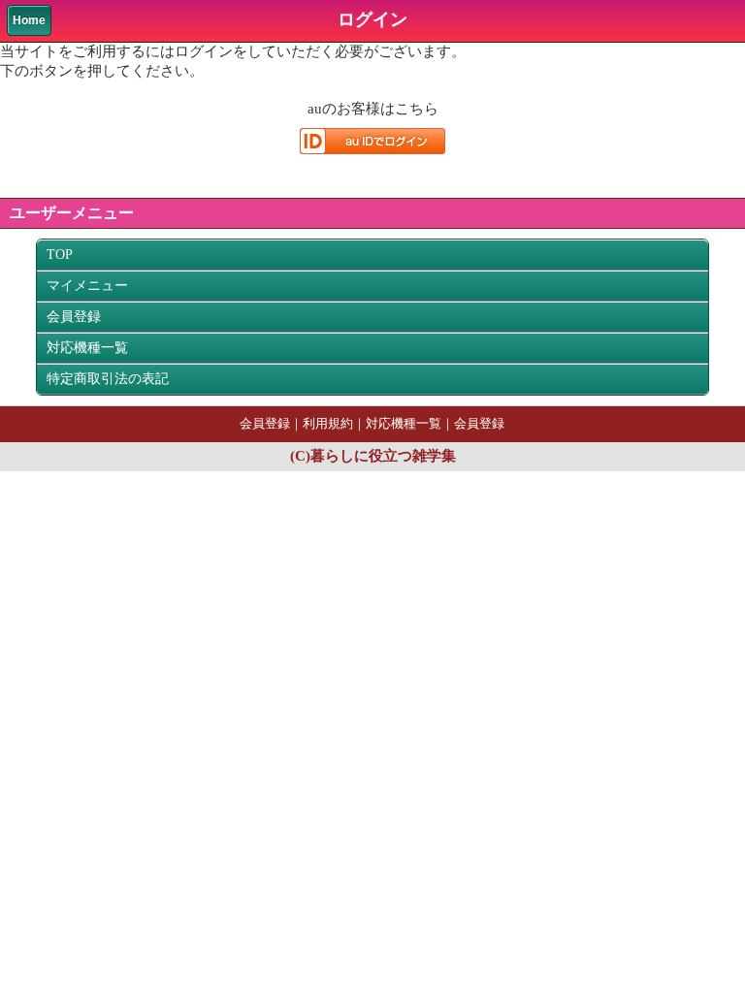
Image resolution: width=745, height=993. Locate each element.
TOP (60, 254)
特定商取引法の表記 (108, 378)
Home (29, 20)
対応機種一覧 (87, 347)
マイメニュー (87, 285)
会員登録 (74, 316)
